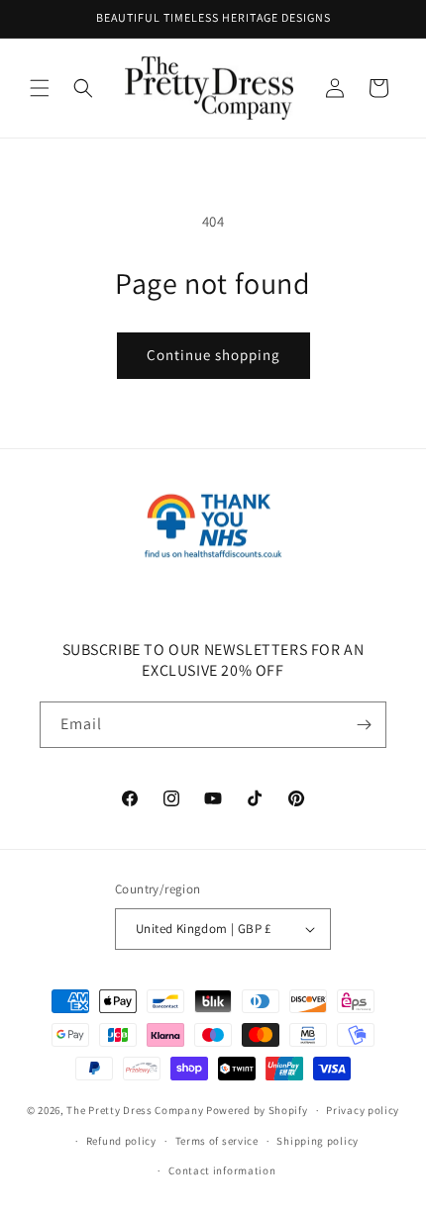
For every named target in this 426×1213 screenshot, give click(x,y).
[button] (39, 88)
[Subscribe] (363, 724)
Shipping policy (317, 1141)
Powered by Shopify (257, 1110)
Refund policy (121, 1141)
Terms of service (217, 1141)
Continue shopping (213, 354)
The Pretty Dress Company (134, 1110)
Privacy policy (362, 1110)
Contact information (221, 1170)
